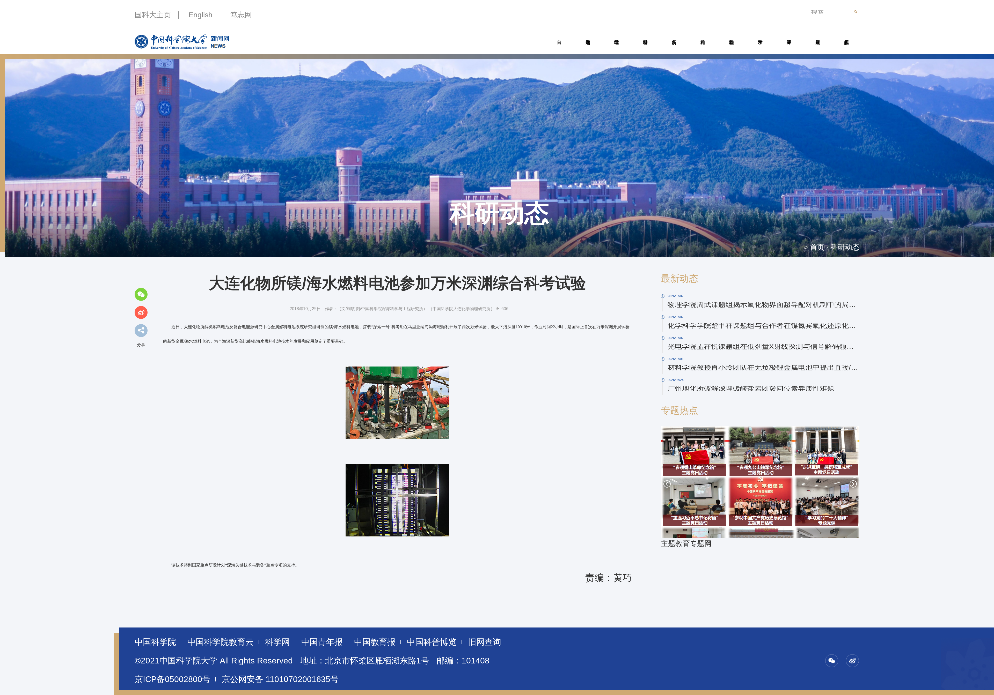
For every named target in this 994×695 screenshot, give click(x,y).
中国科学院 (155, 642)
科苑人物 (703, 36)
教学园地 (616, 36)
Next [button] (853, 484)
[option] (760, 487)
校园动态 (731, 36)
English (200, 15)
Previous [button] (667, 484)
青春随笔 (789, 36)
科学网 (277, 642)
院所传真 (674, 36)
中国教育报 (375, 642)
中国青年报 (322, 642)
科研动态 (645, 36)
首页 (559, 36)
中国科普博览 (432, 642)
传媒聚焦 (818, 36)
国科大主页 (153, 15)
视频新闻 (846, 36)
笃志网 (241, 15)
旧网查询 (484, 642)
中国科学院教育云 (220, 642)
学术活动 (760, 36)
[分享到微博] (141, 312)
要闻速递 (588, 36)
